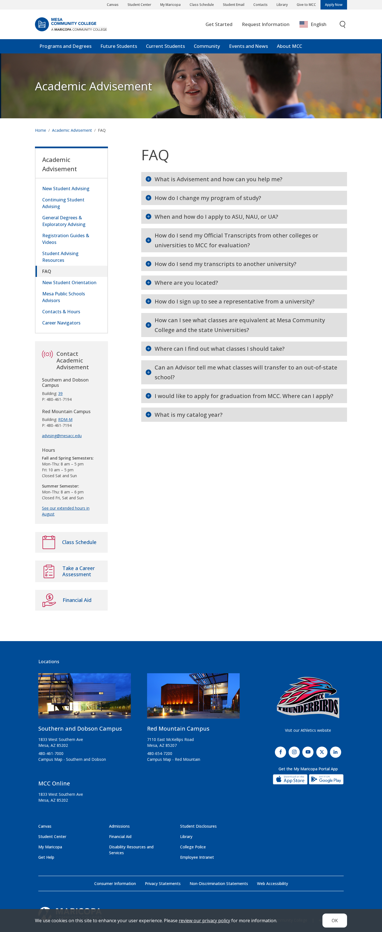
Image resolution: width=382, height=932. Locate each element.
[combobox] (317, 24)
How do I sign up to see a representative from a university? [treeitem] (235, 301)
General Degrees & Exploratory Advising (64, 221)
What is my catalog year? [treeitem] (189, 414)
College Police (193, 846)
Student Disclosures (198, 826)
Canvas (113, 4)
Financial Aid (120, 836)
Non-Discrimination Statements (219, 883)
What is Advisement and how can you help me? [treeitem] (218, 179)
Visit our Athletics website (308, 730)
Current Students (165, 46)
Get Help (46, 857)
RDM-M (65, 419)
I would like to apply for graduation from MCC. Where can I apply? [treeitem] (244, 396)
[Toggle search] (343, 24)
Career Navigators (61, 323)
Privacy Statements (163, 883)
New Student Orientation (69, 282)
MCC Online (54, 783)
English (318, 24)
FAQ (46, 271)
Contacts (260, 4)
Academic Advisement (93, 86)
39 (60, 393)
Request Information (265, 24)
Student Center (139, 4)
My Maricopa (170, 4)
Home (40, 130)
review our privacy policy (204, 920)
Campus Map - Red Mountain (173, 759)
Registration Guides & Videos (65, 238)
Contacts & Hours (61, 312)
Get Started (219, 24)
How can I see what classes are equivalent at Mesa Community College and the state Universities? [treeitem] (240, 325)
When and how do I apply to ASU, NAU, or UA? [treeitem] (216, 216)
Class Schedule (202, 4)
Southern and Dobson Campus (80, 728)
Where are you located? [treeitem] (186, 282)
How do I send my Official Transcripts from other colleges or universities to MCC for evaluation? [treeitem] (236, 240)
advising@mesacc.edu (62, 435)
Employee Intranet (197, 857)
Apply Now (334, 4)
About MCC (289, 46)
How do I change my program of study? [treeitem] (208, 198)
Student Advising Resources (60, 256)
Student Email (233, 4)
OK (335, 920)
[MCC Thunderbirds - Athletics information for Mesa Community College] (308, 697)
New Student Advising (65, 188)
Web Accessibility (272, 883)
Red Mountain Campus (178, 728)
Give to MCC (306, 4)
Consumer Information (115, 883)
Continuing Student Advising (63, 203)
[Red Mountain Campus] (193, 698)
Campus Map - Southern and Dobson (72, 759)
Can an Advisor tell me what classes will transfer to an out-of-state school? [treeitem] (246, 372)
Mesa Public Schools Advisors (63, 297)
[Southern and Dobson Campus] (84, 698)
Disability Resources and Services (131, 849)
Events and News (248, 46)
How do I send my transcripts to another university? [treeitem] (225, 264)
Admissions (119, 826)
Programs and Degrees (65, 46)
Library (282, 4)
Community (207, 46)
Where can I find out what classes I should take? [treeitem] (220, 348)
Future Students (118, 46)
